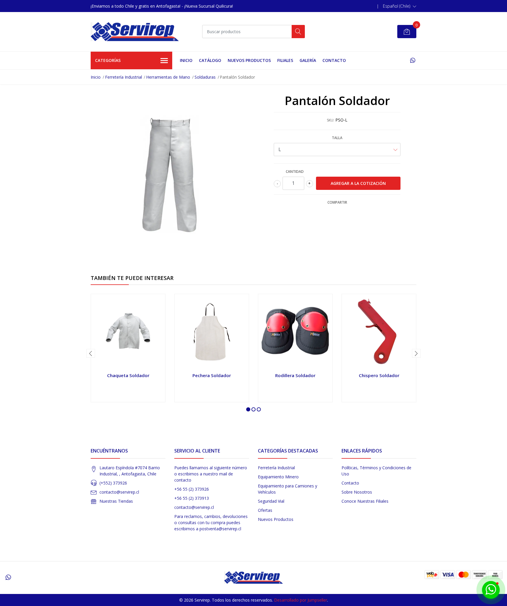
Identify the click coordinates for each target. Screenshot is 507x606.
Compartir (337, 202)
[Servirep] (135, 32)
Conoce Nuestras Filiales (365, 501)
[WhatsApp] (412, 60)
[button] (399, 6)
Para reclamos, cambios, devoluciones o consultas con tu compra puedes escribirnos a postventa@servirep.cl (211, 522)
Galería (308, 60)
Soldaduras (205, 77)
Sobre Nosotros (357, 492)
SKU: (330, 120)
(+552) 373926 (113, 483)
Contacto (334, 60)
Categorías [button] (108, 60)
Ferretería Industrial (123, 77)
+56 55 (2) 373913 (191, 498)
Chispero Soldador (379, 375)
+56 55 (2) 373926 (191, 489)
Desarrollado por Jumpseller (300, 600)
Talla (337, 137)
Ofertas (265, 510)
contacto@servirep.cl (119, 492)
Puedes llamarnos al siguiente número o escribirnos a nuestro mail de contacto (210, 474)
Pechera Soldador (211, 375)
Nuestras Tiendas (116, 501)
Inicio (186, 60)
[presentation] (90, 353)
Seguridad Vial (271, 501)
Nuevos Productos (249, 60)
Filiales (285, 60)
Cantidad (295, 171)
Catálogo (210, 60)
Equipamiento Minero (278, 477)
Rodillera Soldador (295, 375)
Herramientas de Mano (168, 77)
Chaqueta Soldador (128, 375)
